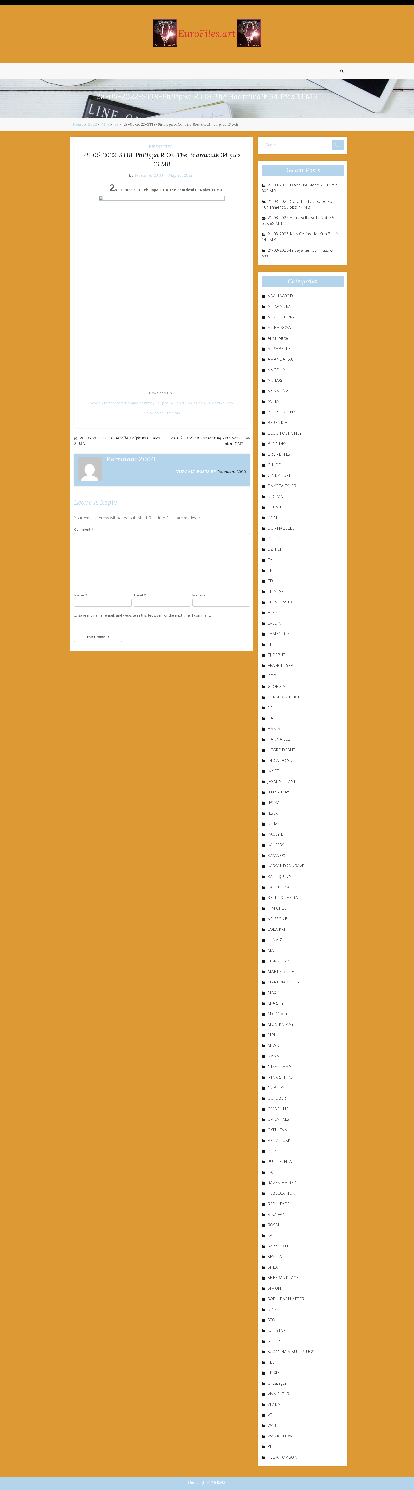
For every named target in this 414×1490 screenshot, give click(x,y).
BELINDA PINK (282, 412)
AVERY (274, 401)
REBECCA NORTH (284, 1193)
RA (270, 1172)
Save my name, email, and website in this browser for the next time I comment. (144, 615)
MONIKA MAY (280, 1024)
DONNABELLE (281, 528)
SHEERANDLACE (283, 1277)
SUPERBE (276, 1341)
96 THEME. (216, 1482)
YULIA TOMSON (282, 1457)
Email (140, 595)
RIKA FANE (278, 1214)
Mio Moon (277, 1013)
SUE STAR (277, 1330)
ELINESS (276, 591)
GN (271, 707)
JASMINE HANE (282, 781)
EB (270, 570)
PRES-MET (277, 1151)
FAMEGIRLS (279, 633)
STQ (271, 1320)
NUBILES (276, 1087)
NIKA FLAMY (279, 1066)
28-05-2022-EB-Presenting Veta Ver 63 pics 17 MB (207, 440)
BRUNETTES (160, 146)
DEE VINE (276, 507)
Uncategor (277, 1383)
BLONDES (277, 443)
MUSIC (274, 1045)
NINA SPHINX (281, 1077)
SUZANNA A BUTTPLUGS (291, 1351)
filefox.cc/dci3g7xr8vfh (162, 413)
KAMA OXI (277, 855)
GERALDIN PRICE (284, 697)
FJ (269, 644)
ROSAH (274, 1225)
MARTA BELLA (281, 971)
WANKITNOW (280, 1436)
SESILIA (275, 1256)
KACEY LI (276, 834)
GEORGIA (276, 686)
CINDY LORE (279, 475)
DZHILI (274, 549)
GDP (272, 676)
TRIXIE (274, 1372)
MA (271, 950)
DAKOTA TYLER (282, 486)
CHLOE (274, 464)
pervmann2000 (149, 175)
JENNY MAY (278, 792)
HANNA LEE (279, 739)
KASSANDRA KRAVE (286, 866)
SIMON (274, 1288)
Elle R (272, 612)
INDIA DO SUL (281, 760)
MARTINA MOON (284, 982)
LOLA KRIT (278, 929)
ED (270, 581)
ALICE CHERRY (281, 317)
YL (270, 1446)
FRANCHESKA (280, 665)
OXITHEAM (278, 1129)
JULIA (273, 823)
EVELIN (274, 623)
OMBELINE (278, 1108)
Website (199, 595)
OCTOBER (277, 1098)
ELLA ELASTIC (280, 602)
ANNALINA (278, 390)
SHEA (273, 1267)
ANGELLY (277, 369)
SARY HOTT (278, 1246)
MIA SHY (276, 1003)
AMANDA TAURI (283, 359)
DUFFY (274, 538)
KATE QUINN (280, 876)
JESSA (273, 813)
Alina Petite (278, 338)
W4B (272, 1425)
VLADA (274, 1404)
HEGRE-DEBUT (281, 749)
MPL (272, 1034)
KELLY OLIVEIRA (283, 897)
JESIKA (274, 802)
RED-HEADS (279, 1203)
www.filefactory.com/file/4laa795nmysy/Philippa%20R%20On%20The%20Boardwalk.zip (162, 403)
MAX (272, 992)
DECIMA (275, 496)
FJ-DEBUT (276, 654)
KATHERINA (279, 887)
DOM (272, 517)
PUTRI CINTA (280, 1161)
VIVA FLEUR (278, 1393)
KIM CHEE (277, 908)
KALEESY (276, 844)
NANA (273, 1056)
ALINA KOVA (279, 327)
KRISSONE (277, 918)
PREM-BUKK (279, 1140)
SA (270, 1235)
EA (270, 559)
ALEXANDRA (279, 306)
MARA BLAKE (280, 961)
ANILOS (275, 380)
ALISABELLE (279, 348)
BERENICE (277, 422)
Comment (84, 529)
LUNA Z (275, 939)
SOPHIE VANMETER (286, 1298)
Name (80, 595)
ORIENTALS (278, 1119)
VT (270, 1415)
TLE (271, 1362)
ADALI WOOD (280, 295)
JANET (273, 771)
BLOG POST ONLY (285, 433)
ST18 (272, 1309)
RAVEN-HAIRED (282, 1182)
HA (270, 718)
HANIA (274, 728)
